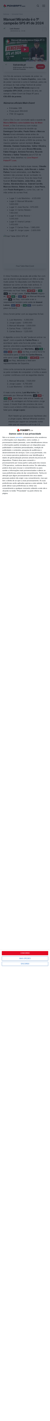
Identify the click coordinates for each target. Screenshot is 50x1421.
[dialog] (25, 923)
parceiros (19, 437)
